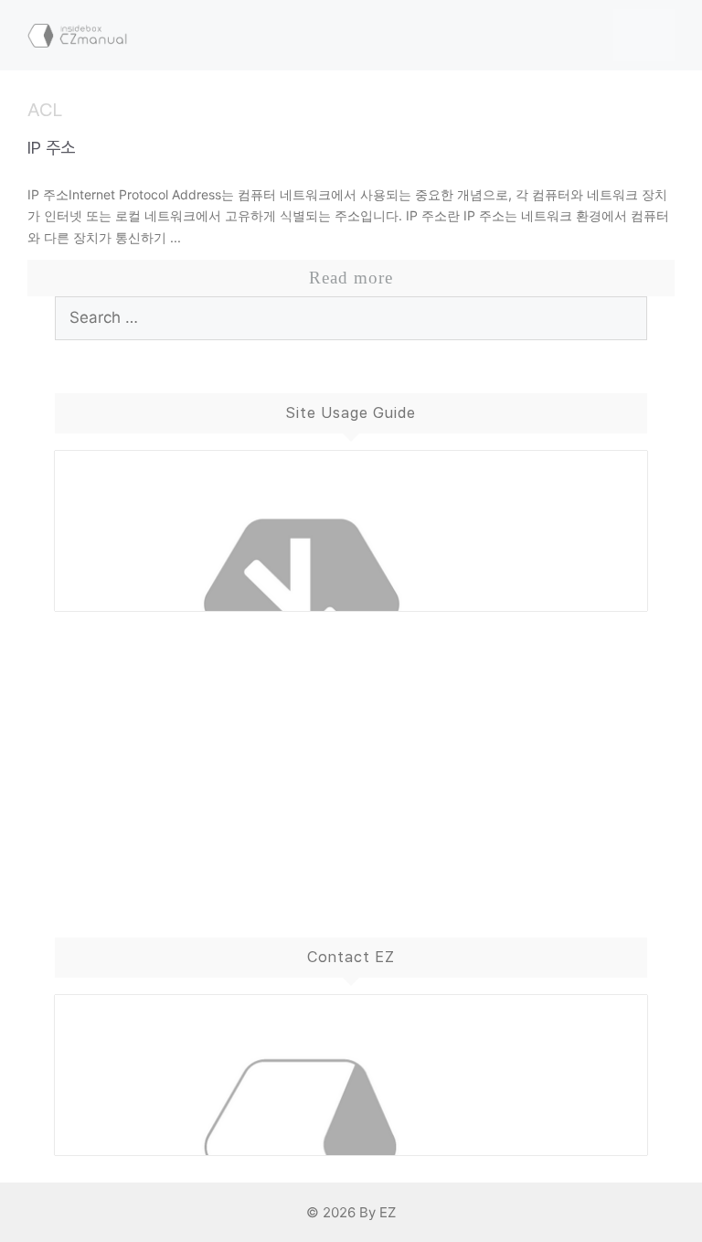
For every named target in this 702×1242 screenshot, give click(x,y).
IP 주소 (51, 147)
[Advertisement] (351, 756)
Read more (351, 277)
